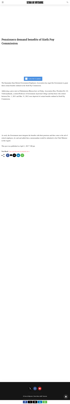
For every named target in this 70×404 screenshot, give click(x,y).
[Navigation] (2, 2)
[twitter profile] (30, 388)
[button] (25, 402)
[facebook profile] (35, 388)
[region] (35, 20)
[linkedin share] (18, 155)
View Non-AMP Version (40, 396)
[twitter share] (11, 155)
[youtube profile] (39, 388)
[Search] (67, 2)
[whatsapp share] (22, 155)
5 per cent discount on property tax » (19, 151)
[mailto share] (14, 155)
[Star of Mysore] (35, 1)
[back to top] (66, 396)
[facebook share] (8, 155)
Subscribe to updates (34, 79)
